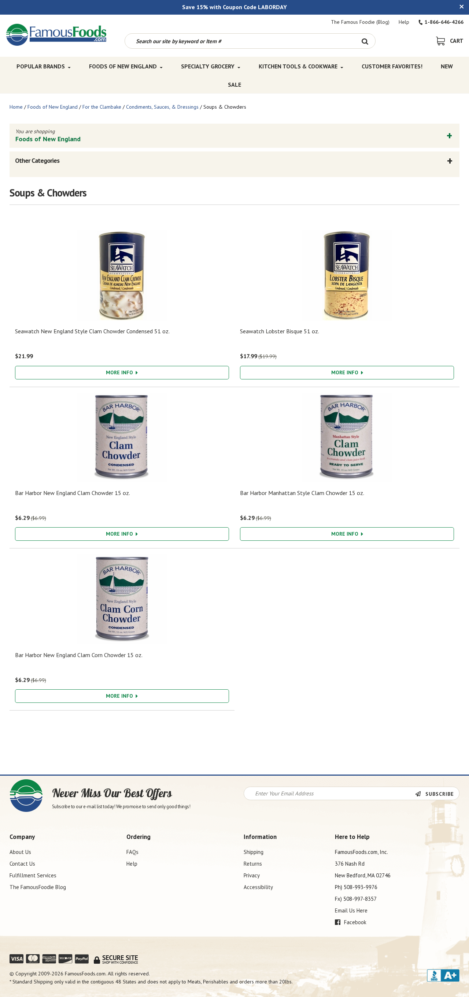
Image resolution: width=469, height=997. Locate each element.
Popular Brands (40, 66)
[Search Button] (365, 41)
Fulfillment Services (33, 875)
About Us (20, 851)
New (447, 66)
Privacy (252, 875)
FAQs (132, 851)
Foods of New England (123, 66)
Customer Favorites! (392, 66)
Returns (253, 863)
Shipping (253, 851)
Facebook (354, 922)
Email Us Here (351, 910)
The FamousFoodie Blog (38, 887)
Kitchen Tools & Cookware (298, 66)
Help (404, 22)
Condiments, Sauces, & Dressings (162, 107)
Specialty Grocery (207, 66)
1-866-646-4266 (444, 22)
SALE (234, 84)
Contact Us (22, 863)
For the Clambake (101, 107)
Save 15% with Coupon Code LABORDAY (234, 7)
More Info (120, 372)
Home (16, 107)
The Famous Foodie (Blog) (360, 22)
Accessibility (258, 887)
